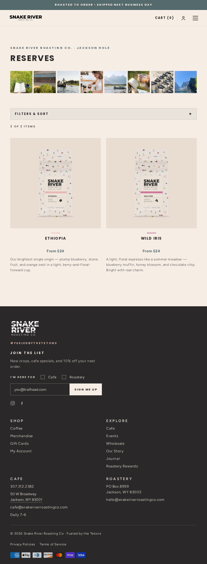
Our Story (114, 451)
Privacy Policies (22, 544)
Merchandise (21, 436)
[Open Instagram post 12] (45, 82)
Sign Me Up (85, 389)
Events (112, 436)
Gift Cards (19, 443)
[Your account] (183, 18)
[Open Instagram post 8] (68, 82)
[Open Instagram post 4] (139, 82)
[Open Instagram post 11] (162, 82)
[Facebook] (21, 403)
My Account (21, 451)
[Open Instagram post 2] (92, 82)
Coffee (16, 428)
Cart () (164, 18)
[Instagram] (12, 403)
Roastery (77, 377)
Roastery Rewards (122, 466)
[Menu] (195, 18)
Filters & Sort (32, 114)
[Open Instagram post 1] (21, 82)
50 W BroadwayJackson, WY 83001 (26, 497)
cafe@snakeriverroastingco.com (38, 507)
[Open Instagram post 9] (186, 82)
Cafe (52, 377)
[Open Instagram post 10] (115, 82)
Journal (113, 458)
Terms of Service (53, 544)
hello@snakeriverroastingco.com (135, 499)
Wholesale (115, 443)
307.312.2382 (22, 486)
